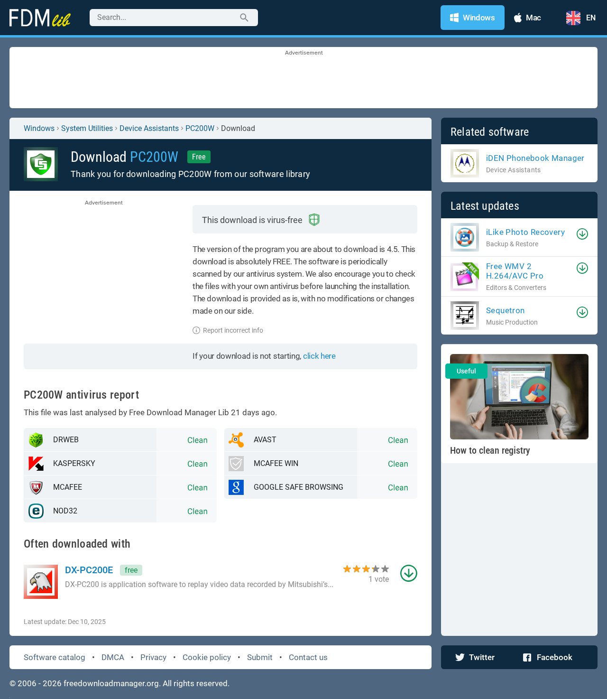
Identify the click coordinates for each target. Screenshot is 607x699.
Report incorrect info (233, 330)
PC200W (199, 128)
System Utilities (87, 128)
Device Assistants (149, 128)
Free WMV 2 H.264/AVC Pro (514, 270)
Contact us (308, 657)
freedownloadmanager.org (111, 683)
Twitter (482, 657)
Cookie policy (207, 657)
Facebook (554, 657)
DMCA (112, 657)
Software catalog (54, 657)
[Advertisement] (303, 78)
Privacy (153, 657)
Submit (260, 657)
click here (319, 356)
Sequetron (505, 310)
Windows (39, 128)
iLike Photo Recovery (525, 232)
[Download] (582, 234)
